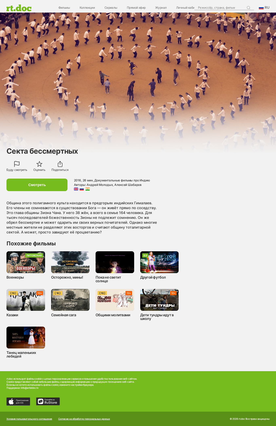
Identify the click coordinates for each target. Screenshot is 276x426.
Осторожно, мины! (67, 277)
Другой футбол (153, 277)
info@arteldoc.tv (29, 387)
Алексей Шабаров (127, 185)
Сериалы (110, 8)
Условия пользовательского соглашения (29, 419)
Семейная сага (63, 315)
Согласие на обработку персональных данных (84, 419)
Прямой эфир (136, 8)
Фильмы (64, 8)
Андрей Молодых (100, 185)
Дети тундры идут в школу (157, 317)
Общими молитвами (113, 315)
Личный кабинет (188, 8)
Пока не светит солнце (108, 279)
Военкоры (15, 277)
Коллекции (87, 8)
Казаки (12, 315)
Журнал (160, 8)
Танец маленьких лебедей (21, 354)
